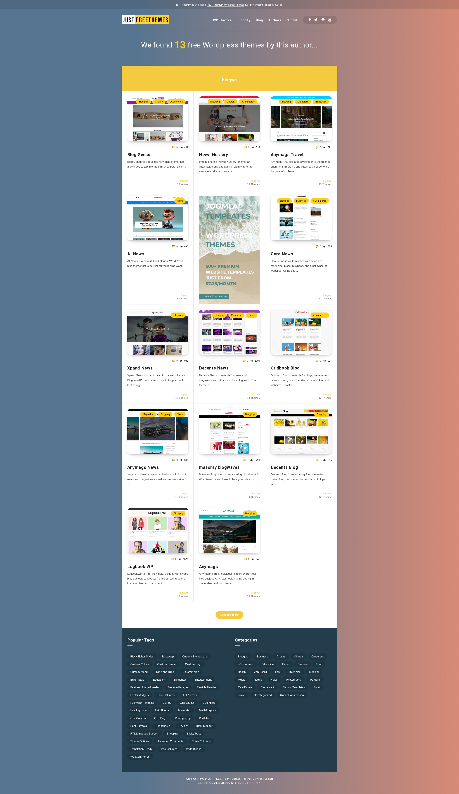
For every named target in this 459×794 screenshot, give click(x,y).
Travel (241, 695)
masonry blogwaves (219, 467)
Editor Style (137, 679)
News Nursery (213, 154)
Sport (316, 687)
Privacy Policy (222, 779)
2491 (257, 460)
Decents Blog (284, 467)
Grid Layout (187, 702)
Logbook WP (140, 566)
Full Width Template (142, 702)
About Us (191, 779)
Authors (274, 20)
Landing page (138, 710)
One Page (160, 718)
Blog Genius (139, 154)
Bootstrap (168, 656)
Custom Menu (139, 671)
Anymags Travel (287, 154)
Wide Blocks (193, 748)
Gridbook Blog (285, 368)
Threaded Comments (170, 741)
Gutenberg (209, 702)
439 (186, 147)
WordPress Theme (145, 380)
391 (329, 147)
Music (241, 679)
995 (329, 246)
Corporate (303, 101)
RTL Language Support (144, 733)
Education (320, 101)
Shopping (172, 733)
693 (186, 246)
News (180, 200)
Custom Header (167, 664)
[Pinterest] (323, 19)
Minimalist (184, 710)
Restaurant (267, 687)
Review (183, 725)
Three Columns (201, 741)
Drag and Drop (165, 671)
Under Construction (292, 695)
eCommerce (176, 101)
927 (329, 360)
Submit (292, 20)
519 (257, 147)
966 (329, 460)
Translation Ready (141, 748)
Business (301, 200)
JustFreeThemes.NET (224, 783)
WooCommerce (140, 756)
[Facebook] (310, 19)
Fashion (302, 664)
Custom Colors (139, 664)
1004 (257, 360)
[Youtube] (329, 19)
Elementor (180, 679)
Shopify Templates (294, 687)
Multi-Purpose (207, 710)
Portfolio (204, 718)
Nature (258, 679)
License (236, 779)
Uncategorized (263, 695)
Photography (182, 718)
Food (319, 664)
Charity (159, 101)
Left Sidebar (162, 710)
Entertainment (203, 679)
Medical (314, 671)
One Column (138, 718)
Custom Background (194, 656)
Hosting (246, 779)
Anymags (208, 566)
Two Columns (169, 748)
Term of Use (205, 779)
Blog (259, 20)
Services (257, 779)
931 (186, 360)
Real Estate (245, 687)
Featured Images (178, 687)
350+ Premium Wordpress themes (226, 4)
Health (242, 671)
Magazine (236, 315)
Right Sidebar (204, 725)
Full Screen (190, 695)
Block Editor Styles (142, 656)
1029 (185, 559)
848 (257, 559)
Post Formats (138, 725)
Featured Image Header (144, 687)
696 (186, 460)
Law (277, 671)
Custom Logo (193, 664)
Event (285, 664)
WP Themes (222, 20)
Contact (268, 779)
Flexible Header (206, 687)
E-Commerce (191, 671)
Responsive (162, 725)
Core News (282, 253)
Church (231, 101)
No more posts (229, 614)
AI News (135, 253)
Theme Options (139, 741)
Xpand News (140, 368)
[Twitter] (316, 19)
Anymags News (143, 467)
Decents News (214, 368)
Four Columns (166, 695)
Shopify (244, 20)
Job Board (260, 671)
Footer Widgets (139, 695)
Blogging (143, 101)
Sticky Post (194, 733)
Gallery (167, 702)
